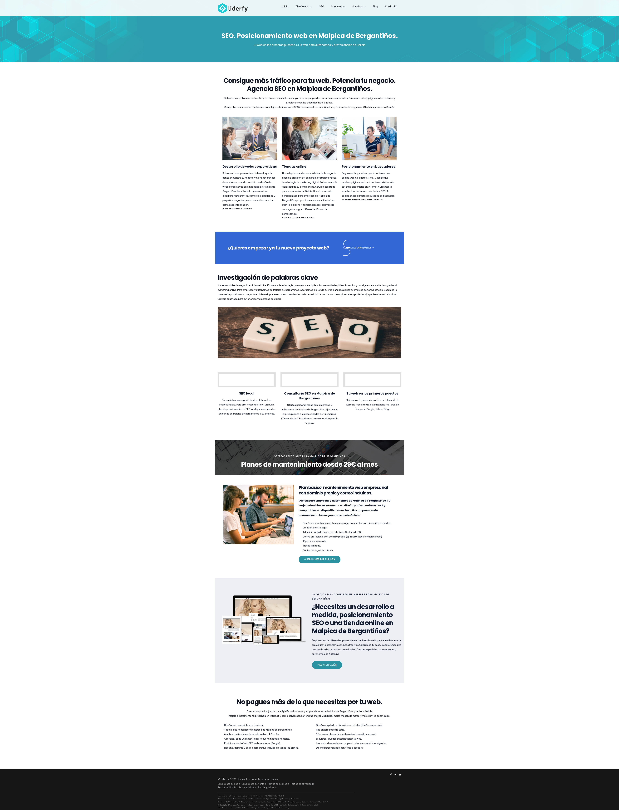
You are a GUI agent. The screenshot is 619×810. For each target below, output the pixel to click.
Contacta (391, 6)
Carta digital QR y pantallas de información (283, 805)
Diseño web (302, 6)
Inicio (285, 6)
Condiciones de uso (228, 784)
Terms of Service (278, 808)
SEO (321, 6)
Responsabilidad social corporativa (236, 787)
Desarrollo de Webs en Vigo (228, 802)
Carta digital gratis (309, 805)
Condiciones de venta (253, 784)
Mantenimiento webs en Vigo (253, 802)
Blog (375, 6)
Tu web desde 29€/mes (276, 802)
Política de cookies (278, 784)
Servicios (336, 6)
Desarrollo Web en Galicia (297, 802)
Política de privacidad (302, 784)
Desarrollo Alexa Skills (318, 802)
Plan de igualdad (266, 787)
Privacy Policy (263, 808)
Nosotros (357, 6)
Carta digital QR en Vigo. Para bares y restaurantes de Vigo (241, 805)
